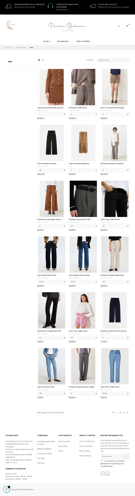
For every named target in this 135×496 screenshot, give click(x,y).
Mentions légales (44, 449)
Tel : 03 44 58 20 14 (86, 441)
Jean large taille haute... (110, 219)
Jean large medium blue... (80, 275)
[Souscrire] (126, 456)
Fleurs (60, 451)
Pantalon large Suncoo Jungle (81, 387)
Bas (10, 62)
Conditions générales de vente (46, 443)
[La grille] (38, 60)
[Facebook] (102, 473)
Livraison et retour (44, 454)
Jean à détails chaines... (47, 164)
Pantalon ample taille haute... (112, 275)
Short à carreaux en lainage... (112, 108)
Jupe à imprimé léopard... (79, 164)
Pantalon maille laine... (78, 108)
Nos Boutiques (85, 456)
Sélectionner (113, 60)
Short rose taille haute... (78, 331)
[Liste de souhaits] (61, 74)
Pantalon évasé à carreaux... (112, 164)
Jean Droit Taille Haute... (110, 387)
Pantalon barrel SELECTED (79, 219)
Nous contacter (85, 446)
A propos (41, 458)
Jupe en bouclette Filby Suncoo (50, 108)
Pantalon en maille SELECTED (49, 331)
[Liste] (42, 60)
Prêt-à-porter (42, 110)
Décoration (63, 446)
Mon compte (84, 451)
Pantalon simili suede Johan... (49, 219)
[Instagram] (107, 473)
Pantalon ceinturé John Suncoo (113, 331)
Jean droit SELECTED (45, 387)
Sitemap (40, 463)
